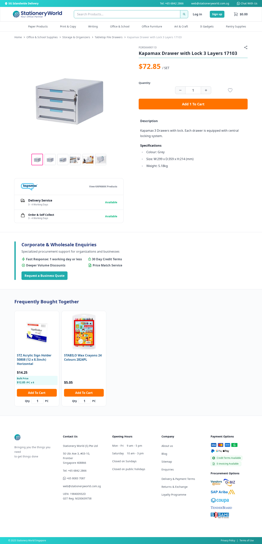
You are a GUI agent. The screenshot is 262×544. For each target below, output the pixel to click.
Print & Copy (68, 26)
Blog (164, 454)
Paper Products (38, 26)
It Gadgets (207, 26)
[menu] (240, 14)
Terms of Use (247, 540)
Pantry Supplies (236, 26)
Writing (93, 26)
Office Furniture (152, 26)
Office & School (119, 26)
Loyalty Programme (173, 494)
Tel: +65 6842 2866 (172, 3)
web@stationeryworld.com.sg (210, 3)
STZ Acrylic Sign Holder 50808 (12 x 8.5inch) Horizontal (34, 359)
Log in (197, 14)
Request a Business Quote (44, 276)
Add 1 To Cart (193, 104)
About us (167, 446)
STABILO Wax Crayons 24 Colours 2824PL (83, 357)
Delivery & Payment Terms (178, 479)
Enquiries (167, 469)
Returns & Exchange (174, 487)
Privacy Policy (228, 540)
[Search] (184, 14)
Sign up (217, 14)
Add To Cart (36, 393)
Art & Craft (181, 26)
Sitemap (166, 461)
